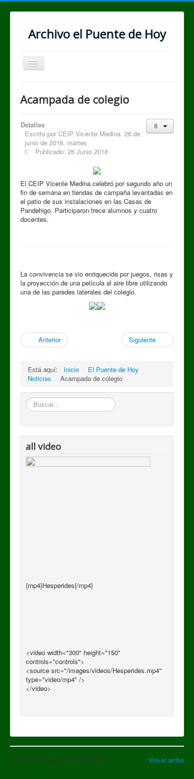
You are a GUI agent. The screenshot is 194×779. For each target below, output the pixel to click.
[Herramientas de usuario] (160, 126)
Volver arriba (166, 760)
